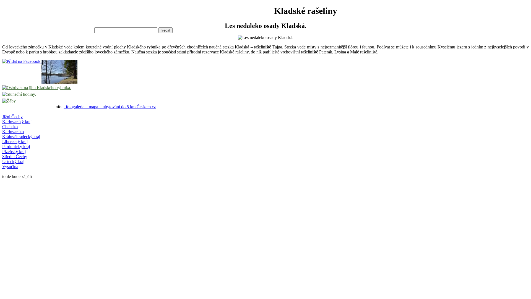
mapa (93, 106)
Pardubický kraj (16, 146)
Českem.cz (146, 106)
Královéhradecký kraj (21, 136)
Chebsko (10, 126)
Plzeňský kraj (14, 151)
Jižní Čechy (12, 116)
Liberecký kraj (15, 141)
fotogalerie (75, 106)
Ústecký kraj (13, 161)
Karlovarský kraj (17, 121)
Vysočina (10, 166)
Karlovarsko (13, 131)
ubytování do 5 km (118, 106)
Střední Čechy (14, 156)
